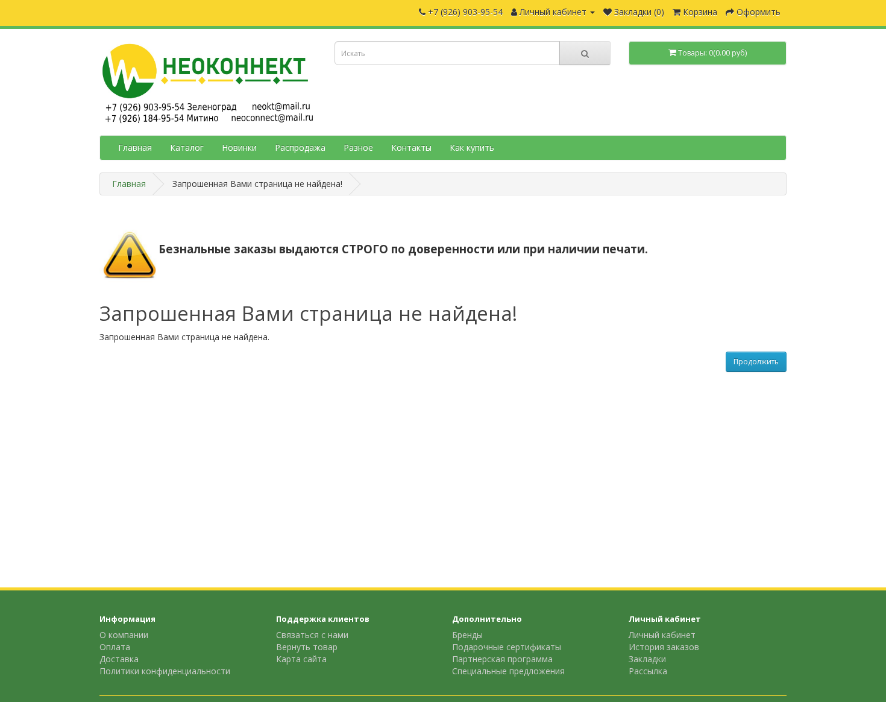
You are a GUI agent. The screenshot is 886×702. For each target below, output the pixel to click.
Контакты (411, 147)
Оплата (114, 647)
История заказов (664, 647)
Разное (358, 147)
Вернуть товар (307, 647)
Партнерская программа (502, 659)
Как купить (472, 147)
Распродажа (300, 147)
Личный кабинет (662, 634)
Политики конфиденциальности (164, 671)
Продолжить (756, 361)
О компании (123, 634)
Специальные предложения (508, 671)
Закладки (647, 659)
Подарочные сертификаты (506, 647)
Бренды (467, 634)
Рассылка (648, 671)
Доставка (119, 659)
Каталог (187, 147)
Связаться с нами (312, 634)
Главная (135, 147)
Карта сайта (301, 659)
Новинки (239, 147)
